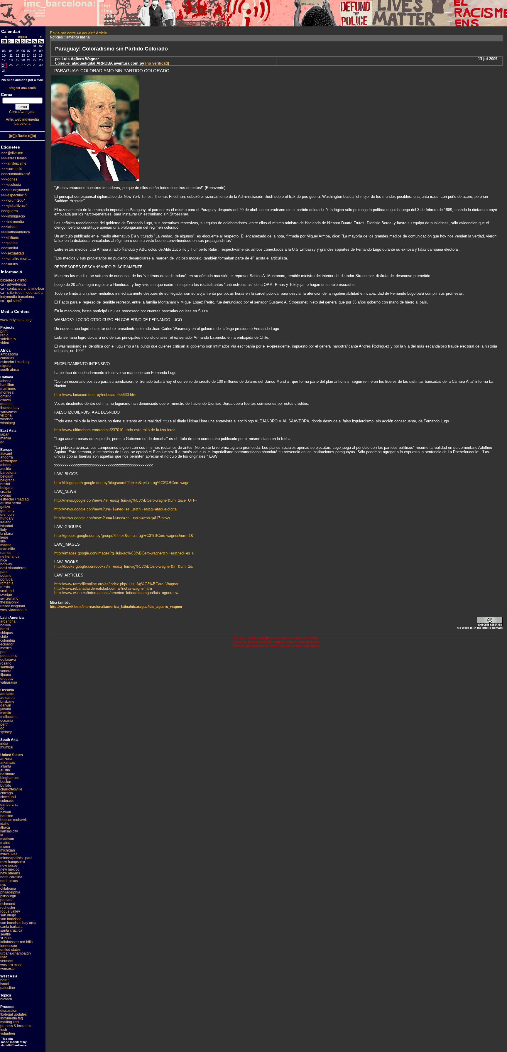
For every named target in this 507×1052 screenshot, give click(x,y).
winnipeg (7, 423)
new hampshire (12, 862)
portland (6, 900)
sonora (5, 671)
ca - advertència (13, 284)
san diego (8, 915)
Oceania (7, 690)
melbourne (9, 717)
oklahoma (8, 888)
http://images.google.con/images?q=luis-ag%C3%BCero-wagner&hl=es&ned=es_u (124, 553)
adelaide (7, 694)
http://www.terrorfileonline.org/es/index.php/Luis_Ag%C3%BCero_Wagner (116, 584)
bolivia (5, 625)
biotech (6, 999)
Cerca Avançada (22, 112)
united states (10, 950)
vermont (6, 961)
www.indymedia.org (16, 320)
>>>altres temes (14, 158)
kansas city (9, 831)
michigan (7, 850)
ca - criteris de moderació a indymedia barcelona (21, 295)
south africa (9, 369)
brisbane (7, 701)
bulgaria (6, 488)
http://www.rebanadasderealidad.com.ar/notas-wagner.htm (103, 588)
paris (4, 572)
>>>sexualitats (12, 253)
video (4, 343)
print (3, 331)
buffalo (5, 785)
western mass (11, 965)
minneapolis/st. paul (16, 858)
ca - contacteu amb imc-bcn (22, 288)
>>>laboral (9, 227)
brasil (4, 629)
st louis (5, 938)
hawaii (5, 812)
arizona (6, 759)
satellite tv (8, 339)
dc (2, 808)
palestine (7, 988)
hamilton (7, 385)
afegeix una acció (22, 88)
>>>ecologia (11, 185)
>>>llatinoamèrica (15, 232)
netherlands (9, 556)
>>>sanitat (9, 248)
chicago (6, 793)
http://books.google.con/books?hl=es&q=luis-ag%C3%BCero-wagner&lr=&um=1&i (124, 566)
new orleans (10, 873)
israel (4, 984)
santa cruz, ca (11, 930)
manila (5, 438)
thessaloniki (9, 602)
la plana (6, 534)
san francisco (10, 919)
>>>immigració (13, 216)
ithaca (5, 827)
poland (5, 576)
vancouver (8, 411)
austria (5, 469)
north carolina (11, 877)
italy (3, 530)
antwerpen (8, 461)
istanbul (6, 526)
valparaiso (8, 682)
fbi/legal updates (13, 1014)
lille (3, 541)
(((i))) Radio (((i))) (22, 136)
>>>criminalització (15, 174)
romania (6, 583)
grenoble (7, 514)
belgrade (7, 480)
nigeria (5, 366)
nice (3, 560)
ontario (5, 396)
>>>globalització (14, 206)
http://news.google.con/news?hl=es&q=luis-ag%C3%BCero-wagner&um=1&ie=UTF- (125, 500)
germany (7, 511)
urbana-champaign (15, 953)
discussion (8, 1011)
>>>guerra (9, 211)
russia (5, 587)
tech (3, 1030)
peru (4, 652)
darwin (5, 705)
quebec (6, 404)
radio (4, 335)
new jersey (9, 866)
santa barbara (11, 927)
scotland (7, 591)
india (4, 743)
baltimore (7, 774)
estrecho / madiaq (14, 362)
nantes (5, 553)
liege (4, 537)
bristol (5, 484)
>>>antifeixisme (13, 163)
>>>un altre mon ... (16, 259)
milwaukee (9, 854)
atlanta (5, 766)
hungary (6, 518)
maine (5, 843)
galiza (5, 507)
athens (5, 465)
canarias (7, 358)
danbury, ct (9, 805)
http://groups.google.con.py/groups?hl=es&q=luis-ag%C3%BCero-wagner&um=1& (123, 535)
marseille (7, 549)
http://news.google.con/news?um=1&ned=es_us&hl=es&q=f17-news (112, 518)
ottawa (5, 400)
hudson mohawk (13, 820)
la (1, 835)
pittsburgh (8, 896)
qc (2, 442)
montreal (7, 392)
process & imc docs (15, 1026)
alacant (6, 453)
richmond (7, 904)
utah (3, 957)
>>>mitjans (10, 237)
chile (4, 637)
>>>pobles (9, 243)
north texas (9, 881)
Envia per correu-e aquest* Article (78, 33)
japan (4, 434)
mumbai (6, 747)
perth (4, 724)
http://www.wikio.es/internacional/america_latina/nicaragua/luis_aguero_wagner (116, 607)
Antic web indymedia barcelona (22, 121)
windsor (6, 419)
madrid (5, 545)
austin (5, 770)
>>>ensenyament (15, 190)
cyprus (5, 495)
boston (5, 782)
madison (7, 839)
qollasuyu (8, 660)
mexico (6, 648)
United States (11, 755)
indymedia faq (11, 1018)
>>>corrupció (11, 169)
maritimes (8, 389)
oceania (6, 721)
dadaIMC (7, 1045)
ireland (5, 522)
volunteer (7, 1033)
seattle (5, 934)
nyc (3, 885)
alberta (5, 381)
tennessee (8, 946)
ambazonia (9, 354)
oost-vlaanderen (13, 568)
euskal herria (10, 503)
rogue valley (10, 911)
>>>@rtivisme (12, 153)
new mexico (9, 869)
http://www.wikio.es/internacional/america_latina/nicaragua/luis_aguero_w (116, 593)
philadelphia (10, 892)
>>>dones (9, 179)
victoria (6, 415)
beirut (4, 980)
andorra (6, 457)
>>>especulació (14, 195)
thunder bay (9, 408)
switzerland (9, 598)
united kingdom (12, 606)
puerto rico (8, 656)
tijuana (5, 675)
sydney (6, 732)
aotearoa (7, 698)
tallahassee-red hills (16, 942)
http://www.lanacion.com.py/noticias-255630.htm (95, 394)
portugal (6, 579)
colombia (7, 640)
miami (5, 846)
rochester (7, 908)
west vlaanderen (13, 610)
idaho (4, 824)
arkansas (7, 763)
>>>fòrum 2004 (13, 200)
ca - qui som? (11, 301)
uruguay (6, 679)
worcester (8, 969)
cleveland (8, 797)
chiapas (6, 633)
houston (6, 816)
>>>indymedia (12, 222)
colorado (7, 801)
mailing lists (9, 1022)
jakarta (5, 709)
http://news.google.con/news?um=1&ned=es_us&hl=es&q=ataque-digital (116, 509)
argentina (8, 621)
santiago (7, 667)
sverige (6, 595)
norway (6, 564)
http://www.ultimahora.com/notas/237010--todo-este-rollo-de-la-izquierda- (115, 430)
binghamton (9, 778)
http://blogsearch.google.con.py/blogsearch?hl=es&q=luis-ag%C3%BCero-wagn (121, 483)
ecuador (6, 644)
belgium (6, 476)
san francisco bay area (18, 923)
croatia (5, 492)
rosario (5, 663)
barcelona (8, 473)
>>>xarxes (9, 264)
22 (34, 60)
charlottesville (11, 789)
